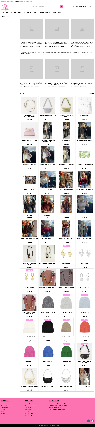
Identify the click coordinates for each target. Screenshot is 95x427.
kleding (13, 12)
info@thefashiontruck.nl (26, 1)
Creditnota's (28, 409)
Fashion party (57, 12)
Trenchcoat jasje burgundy (47, 214)
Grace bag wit (85, 115)
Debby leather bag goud (29, 386)
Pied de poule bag (85, 386)
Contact (3, 409)
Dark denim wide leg (66, 238)
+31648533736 (10, 1)
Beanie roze (29, 361)
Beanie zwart (47, 337)
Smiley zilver (84, 288)
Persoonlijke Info (29, 404)
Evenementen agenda (44, 12)
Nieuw (20, 12)
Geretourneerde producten (31, 405)
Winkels (3, 413)
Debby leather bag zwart (84, 362)
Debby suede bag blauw (48, 115)
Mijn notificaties (28, 415)
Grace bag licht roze (29, 140)
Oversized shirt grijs (47, 165)
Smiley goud (29, 288)
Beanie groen (66, 361)
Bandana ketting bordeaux (29, 313)
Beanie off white (29, 337)
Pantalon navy (66, 140)
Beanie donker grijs (48, 312)
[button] (28, 103)
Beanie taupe (66, 337)
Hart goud (66, 263)
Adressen (27, 411)
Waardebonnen (29, 413)
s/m (65, 187)
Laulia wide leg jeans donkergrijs (48, 140)
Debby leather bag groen (66, 116)
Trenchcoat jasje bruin (66, 214)
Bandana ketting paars (66, 288)
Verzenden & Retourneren (7, 404)
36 (65, 236)
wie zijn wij (5, 12)
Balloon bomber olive (84, 238)
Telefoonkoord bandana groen (29, 116)
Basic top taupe (84, 214)
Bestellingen (28, 407)
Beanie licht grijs (66, 312)
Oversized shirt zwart (84, 140)
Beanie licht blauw (84, 312)
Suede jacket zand (66, 189)
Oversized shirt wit (29, 165)
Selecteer (79, 94)
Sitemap (3, 411)
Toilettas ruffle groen (85, 165)
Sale (35, 12)
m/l (68, 187)
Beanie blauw (47, 361)
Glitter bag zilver (66, 386)
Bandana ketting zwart (47, 288)
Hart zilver (85, 263)
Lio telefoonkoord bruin (29, 263)
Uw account (29, 400)
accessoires (27, 12)
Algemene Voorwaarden (7, 405)
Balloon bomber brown (29, 238)
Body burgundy (47, 238)
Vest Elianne (48, 189)
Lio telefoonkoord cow (47, 263)
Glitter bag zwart (47, 386)
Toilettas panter (29, 189)
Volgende (60, 394)
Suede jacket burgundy (84, 189)
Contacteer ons (54, 400)
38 (67, 236)
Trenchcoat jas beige (66, 165)
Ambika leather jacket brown (29, 214)
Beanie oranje (84, 337)
